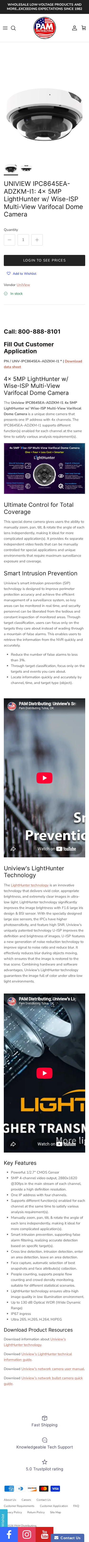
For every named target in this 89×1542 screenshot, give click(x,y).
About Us (10, 1500)
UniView (23, 284)
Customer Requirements (19, 1506)
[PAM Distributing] (44, 28)
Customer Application (54, 1506)
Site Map (55, 1512)
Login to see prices (44, 260)
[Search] (15, 28)
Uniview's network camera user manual (52, 1368)
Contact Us (44, 1500)
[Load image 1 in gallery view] (44, 114)
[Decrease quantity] (9, 239)
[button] (21, 273)
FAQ (76, 1506)
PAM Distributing (25, 1526)
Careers (26, 1500)
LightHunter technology (30, 885)
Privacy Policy (13, 1512)
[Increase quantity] (37, 239)
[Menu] (5, 28)
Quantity (11, 229)
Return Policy (36, 1512)
